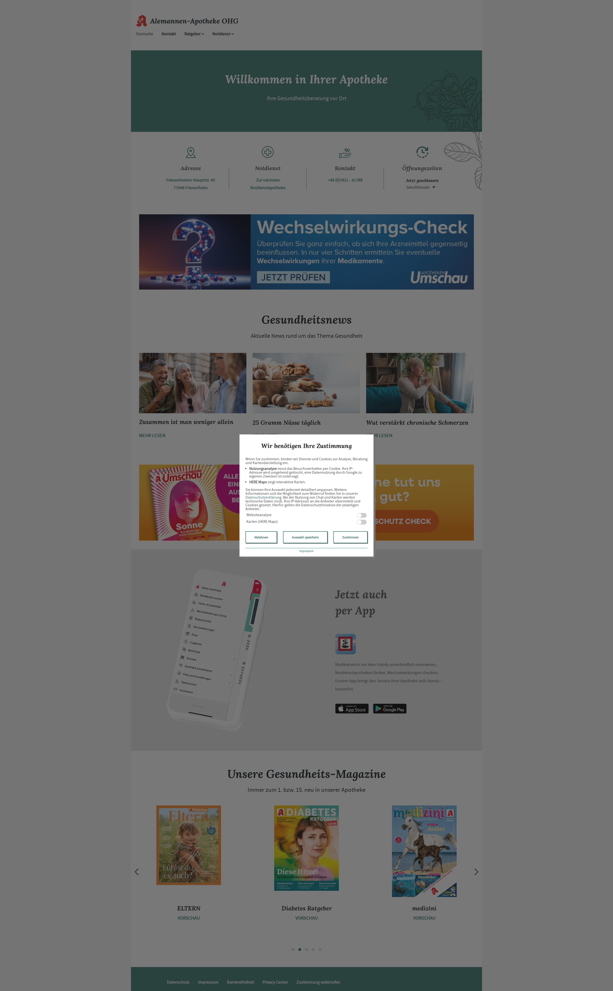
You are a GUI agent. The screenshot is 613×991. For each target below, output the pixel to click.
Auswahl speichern (305, 537)
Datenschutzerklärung (263, 497)
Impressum (306, 551)
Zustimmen (350, 537)
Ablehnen (261, 537)
